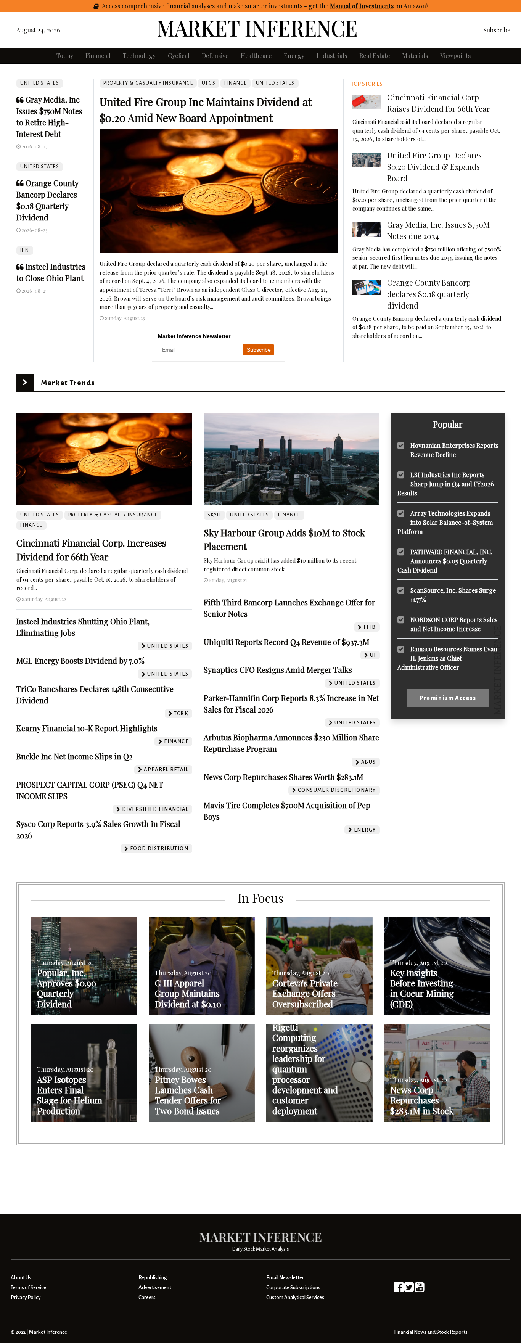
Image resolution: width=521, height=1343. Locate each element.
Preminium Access (448, 698)
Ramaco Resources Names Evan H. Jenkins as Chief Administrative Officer (447, 658)
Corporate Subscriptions (293, 1287)
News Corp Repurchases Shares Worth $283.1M (283, 777)
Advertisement (154, 1287)
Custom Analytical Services (295, 1297)
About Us (21, 1277)
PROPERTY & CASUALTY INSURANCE (148, 83)
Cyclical (179, 55)
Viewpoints (455, 55)
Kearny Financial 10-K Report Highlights (87, 728)
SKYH (214, 515)
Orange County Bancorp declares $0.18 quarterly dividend (429, 293)
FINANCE (235, 83)
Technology (139, 55)
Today (64, 55)
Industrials (332, 55)
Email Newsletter (285, 1277)
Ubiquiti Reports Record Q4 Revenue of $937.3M (286, 642)
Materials (415, 55)
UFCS (208, 83)
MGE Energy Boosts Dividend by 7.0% (80, 660)
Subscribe (496, 30)
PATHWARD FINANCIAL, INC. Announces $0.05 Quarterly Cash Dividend (444, 560)
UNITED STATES (39, 83)
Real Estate (374, 55)
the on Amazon (372, 6)
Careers (147, 1297)
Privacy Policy (25, 1297)
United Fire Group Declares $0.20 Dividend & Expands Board (434, 166)
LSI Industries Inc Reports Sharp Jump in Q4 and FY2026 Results (445, 483)
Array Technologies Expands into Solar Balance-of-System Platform (445, 522)
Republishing (152, 1277)
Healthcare (256, 55)
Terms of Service (28, 1287)
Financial (98, 55)
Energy (294, 55)
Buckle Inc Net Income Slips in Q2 (74, 756)
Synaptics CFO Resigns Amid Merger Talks (278, 669)
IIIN (24, 250)
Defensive (215, 55)
